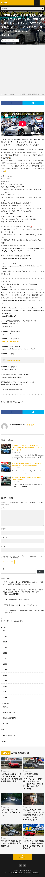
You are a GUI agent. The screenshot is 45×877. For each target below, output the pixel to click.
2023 (5, 647)
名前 (3, 529)
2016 (5, 686)
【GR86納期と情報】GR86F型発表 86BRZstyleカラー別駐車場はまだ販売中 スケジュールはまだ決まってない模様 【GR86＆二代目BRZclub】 (23, 592)
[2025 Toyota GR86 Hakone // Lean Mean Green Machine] (6, 481)
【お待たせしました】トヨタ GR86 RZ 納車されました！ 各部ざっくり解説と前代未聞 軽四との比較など (11, 777)
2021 (5, 658)
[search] (42, 8)
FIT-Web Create (17, 872)
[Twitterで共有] (33, 103)
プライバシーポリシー (8, 735)
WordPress (35, 872)
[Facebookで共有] (11, 103)
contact (3, 741)
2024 (5, 642)
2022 (5, 653)
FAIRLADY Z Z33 (9, 712)
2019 (5, 669)
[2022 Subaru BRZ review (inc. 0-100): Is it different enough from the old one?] (6, 467)
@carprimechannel (13, 360)
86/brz (15, 40)
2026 (5, 631)
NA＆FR (28, 870)
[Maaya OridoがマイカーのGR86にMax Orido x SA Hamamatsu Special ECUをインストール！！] (6, 449)
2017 (5, 680)
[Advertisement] (22, 69)
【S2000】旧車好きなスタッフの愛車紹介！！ (18, 599)
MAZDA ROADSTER (9, 718)
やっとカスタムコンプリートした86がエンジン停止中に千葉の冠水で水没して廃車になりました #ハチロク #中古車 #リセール (33, 815)
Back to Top (22, 858)
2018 (5, 675)
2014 (5, 697)
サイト (3, 546)
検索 (2, 569)
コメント (4, 508)
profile (3, 730)
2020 (5, 664)
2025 (5, 636)
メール (4, 537)
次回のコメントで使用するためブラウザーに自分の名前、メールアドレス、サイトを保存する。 (22, 557)
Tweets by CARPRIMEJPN (10, 341)
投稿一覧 (30, 425)
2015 (5, 692)
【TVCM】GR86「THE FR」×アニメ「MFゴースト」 (20, 605)
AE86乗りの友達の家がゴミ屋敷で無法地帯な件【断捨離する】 (11, 843)
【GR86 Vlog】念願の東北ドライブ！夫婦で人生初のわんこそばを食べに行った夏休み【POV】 (33, 844)
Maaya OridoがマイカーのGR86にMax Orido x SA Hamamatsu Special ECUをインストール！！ (27, 447)
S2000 (5, 723)
